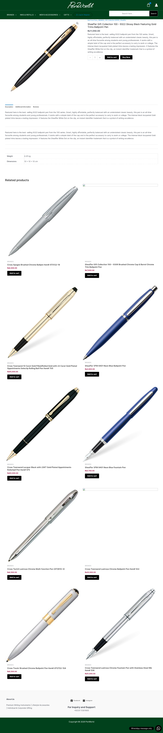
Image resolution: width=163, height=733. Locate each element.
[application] (15, 14)
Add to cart (112, 57)
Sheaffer (123, 20)
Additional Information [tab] (23, 107)
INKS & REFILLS (26, 15)
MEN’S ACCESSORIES (48, 15)
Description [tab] (9, 107)
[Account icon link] (156, 5)
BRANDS (10, 15)
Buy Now (126, 57)
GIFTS (66, 15)
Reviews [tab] (36, 107)
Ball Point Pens (92, 20)
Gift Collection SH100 (112, 20)
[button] (133, 17)
